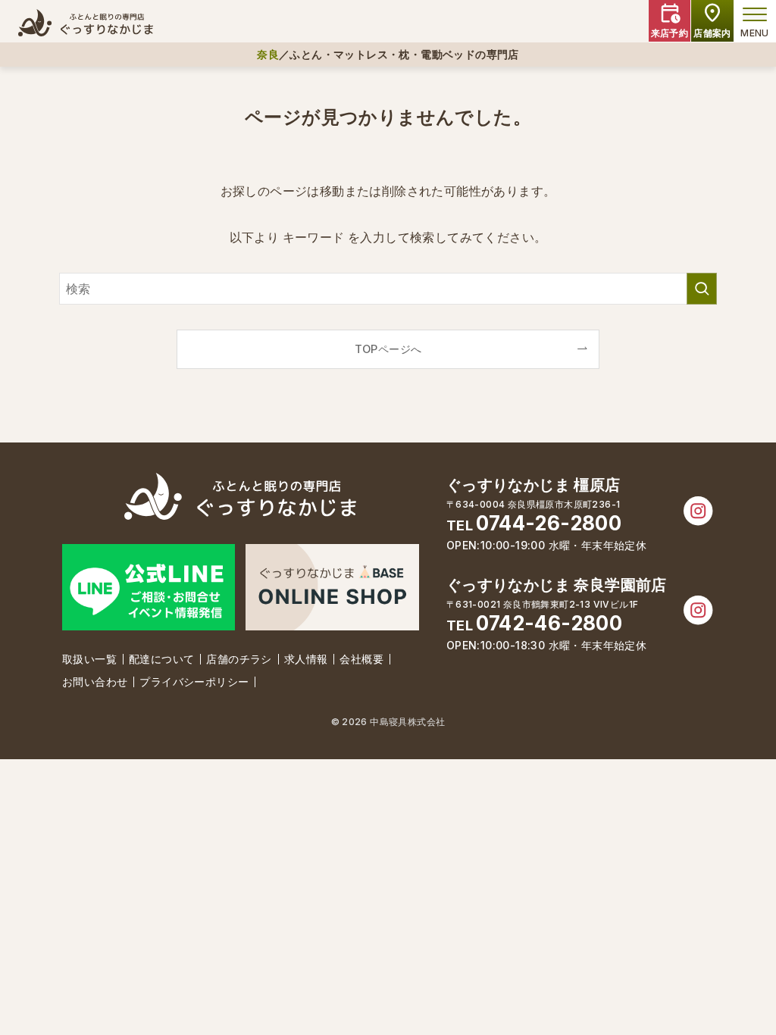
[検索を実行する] (702, 289)
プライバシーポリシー (194, 681)
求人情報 (306, 658)
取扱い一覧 (89, 658)
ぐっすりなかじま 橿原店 (533, 485)
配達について (161, 658)
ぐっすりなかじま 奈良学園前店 (556, 585)
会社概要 (361, 658)
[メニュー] (755, 14)
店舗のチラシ (238, 658)
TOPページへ (388, 348)
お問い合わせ (94, 681)
